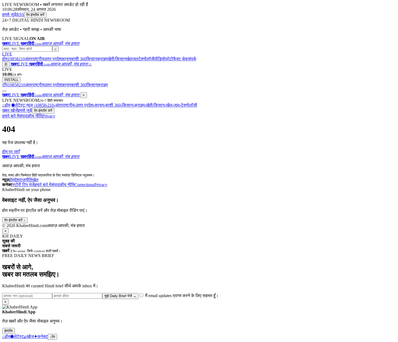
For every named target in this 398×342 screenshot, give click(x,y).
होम (5, 59)
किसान (91, 59)
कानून (66, 59)
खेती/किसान (116, 59)
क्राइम (102, 59)
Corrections (84, 184)
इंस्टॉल (8, 331)
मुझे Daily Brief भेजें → (120, 296)
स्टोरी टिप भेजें (23, 184)
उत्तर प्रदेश (52, 59)
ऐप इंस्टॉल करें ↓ (14, 220)
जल (135, 59)
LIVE (7, 54)
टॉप (5, 85)
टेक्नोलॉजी (146, 59)
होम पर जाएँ (11, 151)
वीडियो (160, 59)
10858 (13, 59)
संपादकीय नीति (30, 116)
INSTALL (11, 80)
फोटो (169, 59)
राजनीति (25, 179)
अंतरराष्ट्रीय (34, 59)
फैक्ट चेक (180, 59)
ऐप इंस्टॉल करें (35, 15)
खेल (129, 59)
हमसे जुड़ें (9, 14)
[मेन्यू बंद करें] (4, 91)
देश (16, 179)
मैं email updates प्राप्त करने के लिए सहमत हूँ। (181, 295)
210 (21, 59)
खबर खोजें (10, 110)
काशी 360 (78, 59)
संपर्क (192, 59)
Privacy (48, 116)
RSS (20, 14)
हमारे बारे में (10, 116)
